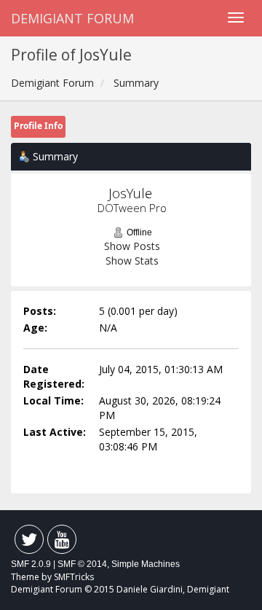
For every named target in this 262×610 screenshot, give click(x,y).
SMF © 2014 (82, 564)
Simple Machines (145, 564)
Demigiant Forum (72, 18)
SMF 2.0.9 (31, 564)
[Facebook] (29, 542)
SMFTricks (74, 577)
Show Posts (132, 246)
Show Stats (132, 260)
